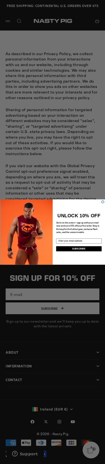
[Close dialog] (102, 201)
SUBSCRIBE (78, 248)
